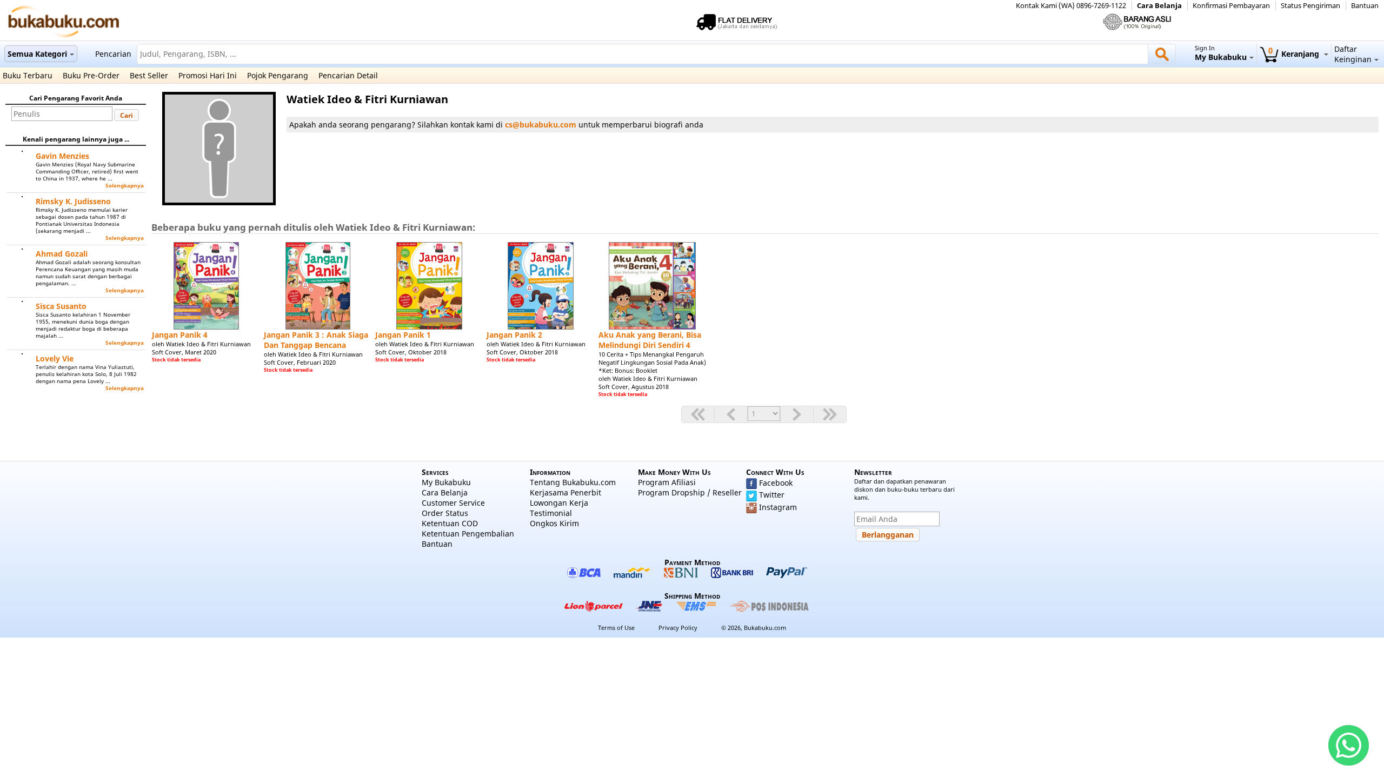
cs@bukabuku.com (540, 124)
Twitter (771, 494)
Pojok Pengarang (277, 75)
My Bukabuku (446, 482)
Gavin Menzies (62, 156)
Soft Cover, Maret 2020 (184, 352)
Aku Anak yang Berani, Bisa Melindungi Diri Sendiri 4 (649, 340)
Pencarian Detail (348, 75)
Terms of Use (616, 627)
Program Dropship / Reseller (690, 492)
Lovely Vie (55, 358)
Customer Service (453, 503)
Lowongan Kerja (559, 503)
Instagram (778, 507)
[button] (126, 115)
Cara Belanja (1159, 5)
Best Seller (149, 75)
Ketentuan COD (450, 523)
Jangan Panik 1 (403, 335)
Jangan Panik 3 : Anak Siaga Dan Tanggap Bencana (316, 340)
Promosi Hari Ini (207, 75)
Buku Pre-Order (91, 75)
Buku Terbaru (27, 75)
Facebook (776, 483)
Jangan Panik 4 (180, 335)
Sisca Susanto (61, 306)
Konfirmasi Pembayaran (1231, 5)
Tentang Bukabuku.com (573, 482)
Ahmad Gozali (62, 254)
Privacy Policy (677, 627)
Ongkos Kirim (554, 523)
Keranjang (1294, 54)
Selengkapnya (124, 185)
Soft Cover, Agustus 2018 (633, 387)
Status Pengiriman (1310, 5)
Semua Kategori (37, 54)
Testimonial (551, 513)
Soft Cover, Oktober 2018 (411, 352)
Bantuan (1365, 5)
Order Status (445, 513)
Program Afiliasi (667, 482)
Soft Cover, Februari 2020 (300, 362)
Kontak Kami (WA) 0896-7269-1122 (1071, 5)
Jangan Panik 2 (514, 335)
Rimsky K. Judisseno (73, 201)
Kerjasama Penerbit (565, 492)
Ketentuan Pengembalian (468, 533)
